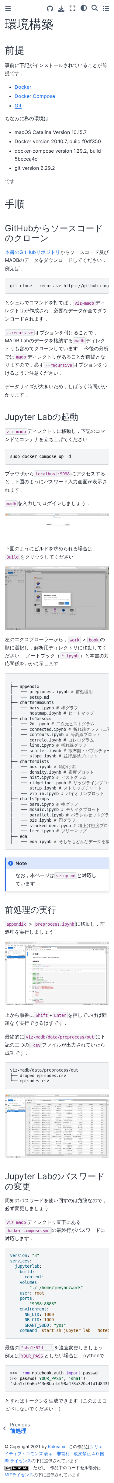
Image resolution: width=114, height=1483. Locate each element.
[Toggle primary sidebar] (8, 8)
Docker (23, 87)
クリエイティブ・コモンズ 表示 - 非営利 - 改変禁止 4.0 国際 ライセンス (54, 1453)
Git (18, 105)
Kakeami (57, 1446)
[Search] (94, 7)
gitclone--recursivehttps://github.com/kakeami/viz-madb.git (59, 285)
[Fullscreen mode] (72, 8)
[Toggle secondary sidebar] (106, 8)
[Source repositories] (50, 9)
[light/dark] (83, 7)
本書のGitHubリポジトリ (32, 252)
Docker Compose (35, 96)
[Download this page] (61, 9)
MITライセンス (19, 1474)
